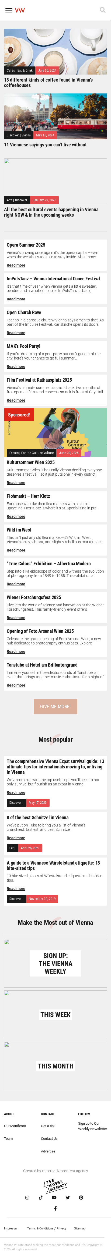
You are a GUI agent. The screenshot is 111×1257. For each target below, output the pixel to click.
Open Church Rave (24, 312)
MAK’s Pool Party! (23, 346)
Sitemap (79, 1228)
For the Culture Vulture (37, 453)
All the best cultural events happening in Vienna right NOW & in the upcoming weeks (51, 212)
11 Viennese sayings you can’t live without (45, 144)
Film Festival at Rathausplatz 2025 (39, 380)
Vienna (26, 135)
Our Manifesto (15, 1126)
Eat (11, 848)
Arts (9, 200)
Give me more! (55, 706)
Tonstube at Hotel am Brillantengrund (42, 665)
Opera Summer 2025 (26, 245)
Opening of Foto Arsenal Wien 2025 (40, 631)
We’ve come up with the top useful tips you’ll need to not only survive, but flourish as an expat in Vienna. (53, 782)
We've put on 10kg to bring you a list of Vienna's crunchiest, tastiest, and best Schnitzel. (46, 827)
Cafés (11, 70)
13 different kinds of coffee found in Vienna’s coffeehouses (48, 82)
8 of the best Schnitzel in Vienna (37, 817)
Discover (13, 135)
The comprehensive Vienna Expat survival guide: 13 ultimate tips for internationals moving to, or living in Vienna (55, 766)
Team (8, 1139)
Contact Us (49, 1139)
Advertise (48, 1151)
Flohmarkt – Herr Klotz (28, 496)
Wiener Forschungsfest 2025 (34, 597)
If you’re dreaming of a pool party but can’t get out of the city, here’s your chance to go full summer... (53, 356)
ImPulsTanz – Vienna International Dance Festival (53, 278)
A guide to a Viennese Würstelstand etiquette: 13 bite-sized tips (53, 865)
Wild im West (19, 530)
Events (14, 453)
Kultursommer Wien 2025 (31, 462)
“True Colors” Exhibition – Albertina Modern (49, 563)
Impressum (11, 1228)
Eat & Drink (25, 70)
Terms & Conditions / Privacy (46, 1228)
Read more (16, 265)
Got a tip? (48, 1126)
